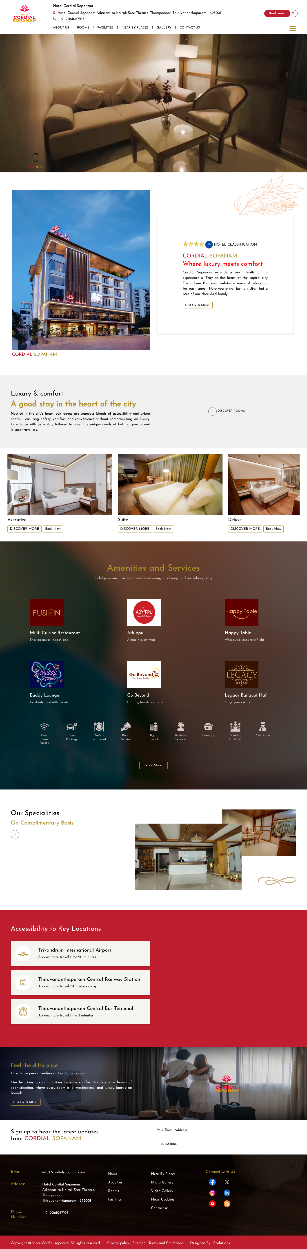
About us (115, 1182)
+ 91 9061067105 (55, 1213)
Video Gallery (162, 1191)
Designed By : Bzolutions (210, 1243)
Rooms (83, 27)
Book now (277, 13)
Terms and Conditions (165, 1243)
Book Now (53, 529)
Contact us (160, 1208)
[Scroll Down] (35, 157)
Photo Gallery (162, 1182)
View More (153, 765)
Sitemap (138, 1243)
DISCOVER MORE (197, 305)
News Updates (162, 1199)
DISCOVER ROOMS (231, 410)
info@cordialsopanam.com (63, 1172)
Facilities (105, 27)
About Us (61, 27)
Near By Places (135, 27)
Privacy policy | (119, 1243)
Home (113, 1174)
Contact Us (190, 27)
